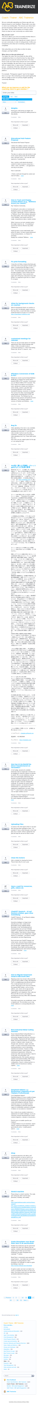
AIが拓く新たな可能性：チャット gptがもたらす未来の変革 (23, 466)
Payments (6, 1363)
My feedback (21, 102)
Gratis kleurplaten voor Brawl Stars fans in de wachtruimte (22, 1242)
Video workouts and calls (10, 1367)
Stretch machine (17, 1192)
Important (26, 125)
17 (33, 1297)
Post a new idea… (8, 1325)
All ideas (6, 1327)
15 (26, 1297)
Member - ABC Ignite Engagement (15, 1386)
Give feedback (11, 1380)
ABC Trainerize (11, 1391)
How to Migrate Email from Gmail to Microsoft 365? (21, 975)
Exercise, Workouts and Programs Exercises (15, 1343)
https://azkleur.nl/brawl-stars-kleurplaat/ (21, 1265)
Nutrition (6, 1359)
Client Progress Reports (10, 1339)
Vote (6, 112)
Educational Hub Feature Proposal (21, 139)
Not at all (16, 125)
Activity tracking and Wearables (11, 1331)
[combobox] (18, 1375)
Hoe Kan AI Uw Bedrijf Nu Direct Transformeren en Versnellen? (21, 765)
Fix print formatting (18, 262)
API (4, 1333)
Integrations (7, 1349)
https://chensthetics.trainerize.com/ (20, 314)
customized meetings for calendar (21, 339)
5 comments (14, 404)
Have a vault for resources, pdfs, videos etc (21, 887)
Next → (26, 1300)
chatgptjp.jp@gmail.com (27, 733)
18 (10, 1300)
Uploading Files (17, 824)
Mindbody (6, 1357)
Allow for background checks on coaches (22, 304)
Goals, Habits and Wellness (11, 1345)
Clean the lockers (18, 858)
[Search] (32, 1376)
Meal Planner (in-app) (9, 1351)
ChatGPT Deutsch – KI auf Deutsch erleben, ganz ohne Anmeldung (22, 913)
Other (19, 117)
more (22, 175)
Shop (13, 1153)
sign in (17, 1315)
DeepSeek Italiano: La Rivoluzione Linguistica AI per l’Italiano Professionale (23, 1091)
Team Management (8, 1365)
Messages (6, 1355)
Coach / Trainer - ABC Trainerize (15, 1384)
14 (22, 1297)
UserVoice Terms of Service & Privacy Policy (19, 1401)
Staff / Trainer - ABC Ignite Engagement (17, 1388)
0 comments (14, 117)
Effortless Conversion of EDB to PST (22, 374)
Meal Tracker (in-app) (9, 1353)
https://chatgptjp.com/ (24, 479)
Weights (14, 108)
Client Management (9, 1337)
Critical (16, 128)
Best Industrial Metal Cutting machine (22, 1030)
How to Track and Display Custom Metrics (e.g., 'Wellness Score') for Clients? (23, 201)
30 (17, 1300)
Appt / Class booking (9, 1335)
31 (21, 1300)
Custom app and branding (10, 1341)
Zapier (5, 1369)
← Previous (7, 1297)
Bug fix (14, 425)
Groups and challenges (9, 1347)
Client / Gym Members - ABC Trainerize (17, 1382)
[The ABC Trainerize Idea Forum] (18, 6)
